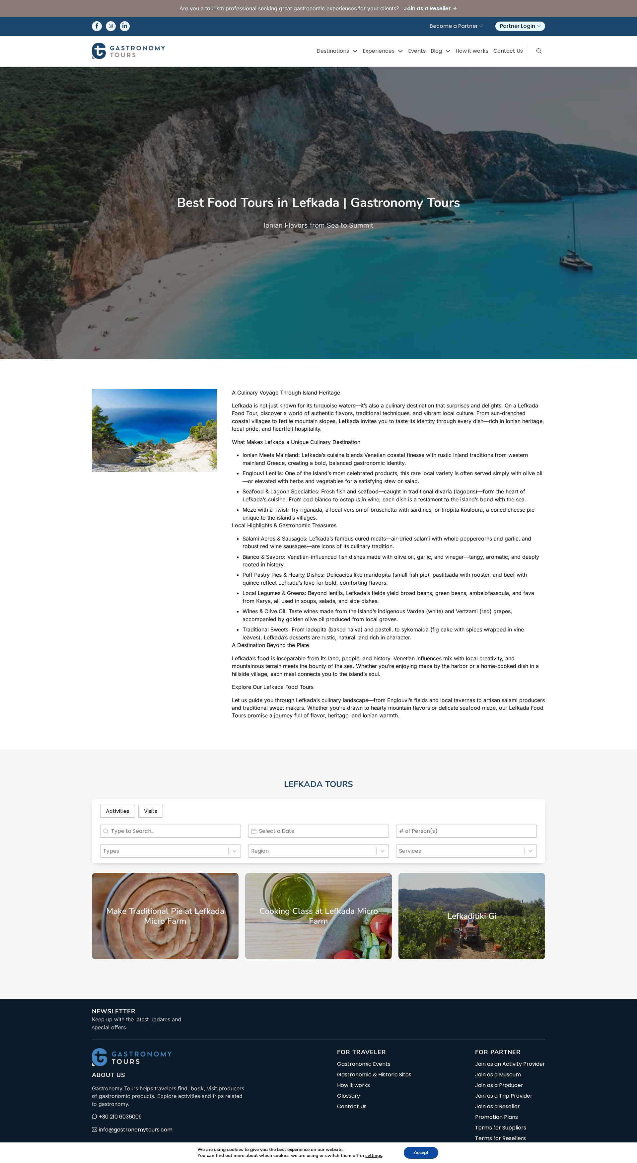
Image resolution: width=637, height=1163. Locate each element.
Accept (421, 1152)
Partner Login (517, 26)
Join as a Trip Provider (503, 1096)
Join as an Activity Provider (510, 1064)
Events (417, 51)
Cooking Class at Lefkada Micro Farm (318, 916)
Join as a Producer (499, 1085)
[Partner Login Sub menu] (539, 26)
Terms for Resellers (500, 1138)
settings (373, 1156)
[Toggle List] (235, 851)
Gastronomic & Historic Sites (374, 1074)
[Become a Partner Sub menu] (481, 26)
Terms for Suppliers (500, 1127)
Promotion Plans (496, 1117)
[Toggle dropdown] (355, 51)
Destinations (333, 51)
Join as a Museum (498, 1074)
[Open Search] (539, 51)
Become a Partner (454, 26)
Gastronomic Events (363, 1064)
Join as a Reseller (497, 1106)
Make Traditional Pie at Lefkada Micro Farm (165, 916)
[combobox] (164, 851)
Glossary (348, 1096)
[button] (117, 811)
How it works (472, 51)
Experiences (378, 51)
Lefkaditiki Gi (471, 916)
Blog (436, 51)
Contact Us (508, 51)
